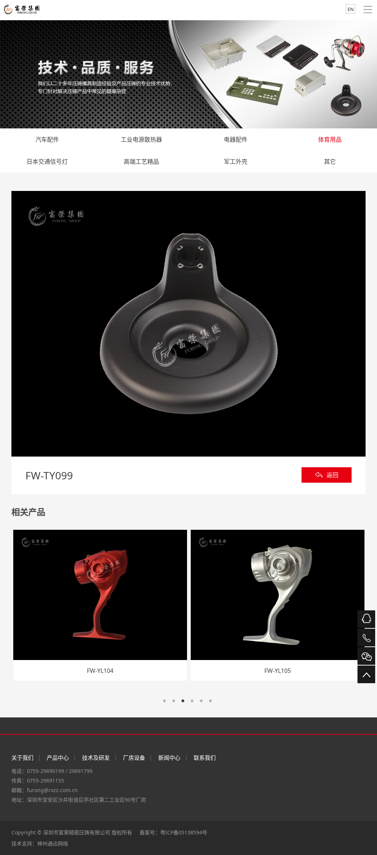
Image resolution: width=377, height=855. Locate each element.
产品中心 (58, 757)
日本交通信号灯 (47, 161)
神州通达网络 (52, 843)
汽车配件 (47, 139)
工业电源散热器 (141, 139)
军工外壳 (235, 161)
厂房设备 (134, 757)
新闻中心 (169, 757)
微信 (366, 656)
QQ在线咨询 (366, 619)
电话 (366, 637)
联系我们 (205, 757)
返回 (332, 475)
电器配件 (235, 139)
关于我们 (22, 757)
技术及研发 (96, 757)
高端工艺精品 (141, 161)
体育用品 (330, 139)
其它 (330, 161)
